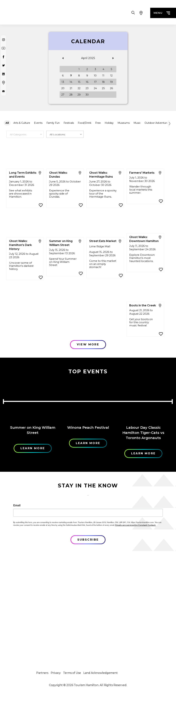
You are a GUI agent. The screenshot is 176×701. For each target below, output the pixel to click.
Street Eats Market (102, 241)
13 (63, 81)
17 (95, 81)
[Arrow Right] (169, 123)
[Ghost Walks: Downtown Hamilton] (145, 220)
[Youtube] (3, 48)
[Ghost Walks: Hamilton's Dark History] (25, 224)
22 (79, 88)
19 (111, 81)
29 (79, 94)
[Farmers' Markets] (145, 156)
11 (103, 75)
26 (111, 88)
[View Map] (141, 13)
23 (87, 88)
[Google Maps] (3, 82)
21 (71, 88)
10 (95, 75)
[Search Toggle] (133, 13)
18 (103, 81)
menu (158, 12)
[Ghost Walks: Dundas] (65, 156)
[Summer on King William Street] (65, 224)
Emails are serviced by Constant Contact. (135, 525)
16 (87, 81)
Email (16, 505)
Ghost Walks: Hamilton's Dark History (20, 245)
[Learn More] (33, 400)
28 (71, 94)
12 (111, 75)
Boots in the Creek (142, 305)
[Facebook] (3, 56)
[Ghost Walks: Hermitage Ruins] (105, 156)
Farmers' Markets (142, 172)
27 (62, 94)
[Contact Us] (3, 91)
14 (71, 81)
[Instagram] (3, 39)
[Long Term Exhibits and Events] (25, 156)
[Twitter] (3, 65)
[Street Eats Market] (105, 224)
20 (62, 88)
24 (95, 88)
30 (87, 94)
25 (103, 88)
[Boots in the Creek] (145, 289)
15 (79, 81)
